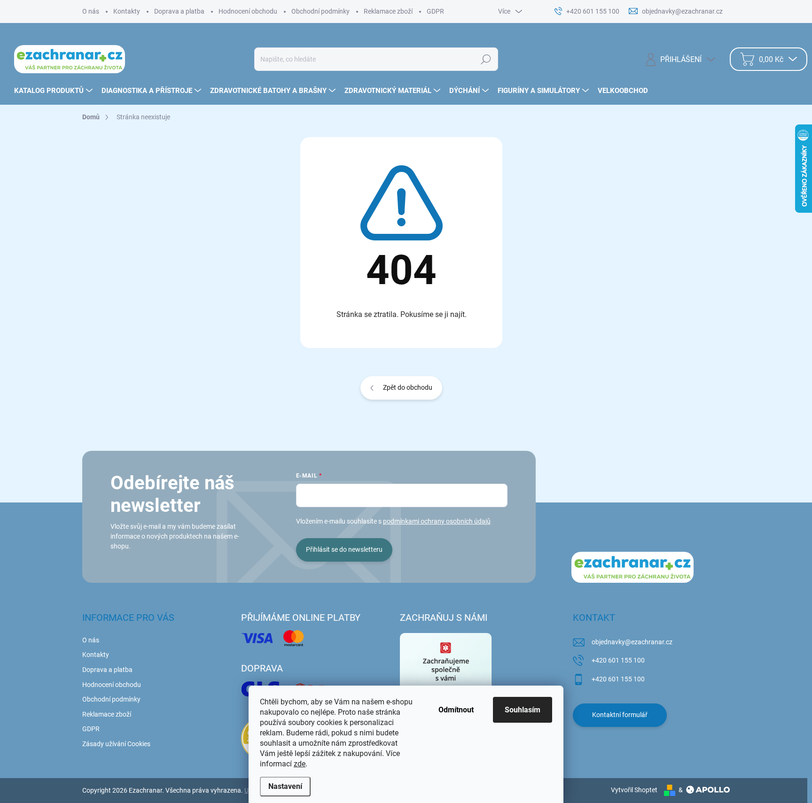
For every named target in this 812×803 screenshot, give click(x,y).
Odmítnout (456, 709)
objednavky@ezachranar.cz (632, 642)
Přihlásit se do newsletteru (344, 549)
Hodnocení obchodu (248, 11)
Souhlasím (522, 709)
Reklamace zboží (388, 11)
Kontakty (126, 11)
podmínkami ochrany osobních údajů (437, 521)
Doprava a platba (179, 11)
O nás (90, 11)
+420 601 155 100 (618, 660)
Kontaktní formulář (620, 714)
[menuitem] (54, 91)
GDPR (435, 11)
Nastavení (285, 786)
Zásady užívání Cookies (116, 744)
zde (299, 763)
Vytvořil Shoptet (634, 790)
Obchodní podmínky (320, 11)
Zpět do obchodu (407, 387)
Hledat (485, 59)
